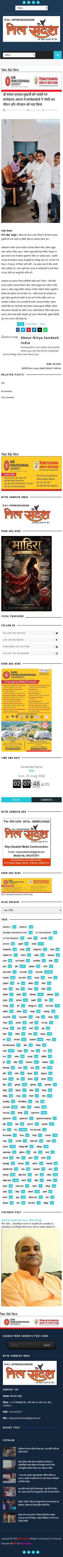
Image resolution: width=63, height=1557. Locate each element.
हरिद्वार (17, 1191)
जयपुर (38, 1017)
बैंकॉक (31, 1090)
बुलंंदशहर (33, 1084)
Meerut (23, 927)
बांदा (18, 1079)
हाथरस (5, 1197)
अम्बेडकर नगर (7, 955)
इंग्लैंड (50, 961)
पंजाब (32, 1051)
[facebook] (33, 2)
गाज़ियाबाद (50, 994)
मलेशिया (23, 1107)
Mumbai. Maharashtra (15, 932)
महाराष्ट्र (37, 1107)
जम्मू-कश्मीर (23, 1017)
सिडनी (24, 1180)
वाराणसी (5, 1158)
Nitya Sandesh (23, 1538)
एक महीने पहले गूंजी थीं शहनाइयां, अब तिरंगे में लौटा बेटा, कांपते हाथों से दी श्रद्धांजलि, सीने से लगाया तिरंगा (38, 1490)
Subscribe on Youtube (16, 646)
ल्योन (35, 1152)
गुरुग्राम (18, 1000)
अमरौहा (22, 949)
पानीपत (17, 1056)
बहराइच (29, 1073)
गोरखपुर (5, 1006)
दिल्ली (31, 1028)
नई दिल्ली (32, 1039)
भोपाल (44, 1096)
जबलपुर (32, 1011)
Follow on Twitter (14, 633)
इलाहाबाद (31, 966)
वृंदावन (30, 1158)
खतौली (18, 994)
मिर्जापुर (20, 1113)
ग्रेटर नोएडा (49, 1006)
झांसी (31, 1022)
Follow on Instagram (16, 653)
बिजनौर (43, 1079)
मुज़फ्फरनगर (7, 1118)
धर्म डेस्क (17, 1039)
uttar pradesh (43, 932)
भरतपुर (18, 1096)
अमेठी (52, 949)
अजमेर (29, 938)
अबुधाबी (20, 944)
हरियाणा (30, 1191)
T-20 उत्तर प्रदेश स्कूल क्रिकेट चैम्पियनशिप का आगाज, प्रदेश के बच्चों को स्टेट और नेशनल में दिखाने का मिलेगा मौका (38, 1478)
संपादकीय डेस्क (7, 1169)
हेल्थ (47, 1197)
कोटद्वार (30, 989)
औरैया (43, 983)
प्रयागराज (29, 1062)
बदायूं (32, 1068)
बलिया (17, 1073)
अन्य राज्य (6, 944)
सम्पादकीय (36, 1169)
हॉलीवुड (46, 1203)
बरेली (44, 1068)
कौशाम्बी (5, 994)
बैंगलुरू (44, 1090)
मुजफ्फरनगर (35, 1113)
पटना (44, 1051)
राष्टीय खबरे (33, 1141)
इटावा (4, 966)
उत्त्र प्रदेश (22, 977)
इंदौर (16, 966)
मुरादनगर (30, 1124)
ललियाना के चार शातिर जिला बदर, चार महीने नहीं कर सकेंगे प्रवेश (38, 1450)
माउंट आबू (6, 1113)
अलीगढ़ (36, 955)
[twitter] (28, 2)
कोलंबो (43, 989)
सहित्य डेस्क (22, 1175)
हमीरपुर (48, 1186)
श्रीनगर (34, 1163)
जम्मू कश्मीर (6, 1017)
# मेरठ (42, 324)
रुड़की (48, 1141)
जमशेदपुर (47, 1011)
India (31, 768)
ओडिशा (30, 983)
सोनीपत (49, 1180)
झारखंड (18, 1022)
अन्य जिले (44, 938)
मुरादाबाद (44, 1124)
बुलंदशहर (18, 1084)
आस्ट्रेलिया (36, 961)
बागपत (5, 1079)
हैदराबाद (5, 1203)
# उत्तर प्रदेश (31, 324)
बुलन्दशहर (48, 1084)
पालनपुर (30, 1056)
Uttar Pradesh (11, 938)
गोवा (18, 1006)
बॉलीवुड (5, 1096)
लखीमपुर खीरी (23, 1146)
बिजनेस (30, 1079)
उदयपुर (37, 977)
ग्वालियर (5, 1011)
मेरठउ (22, 1135)
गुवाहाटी (33, 1000)
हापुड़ (17, 1197)
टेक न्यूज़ (44, 1022)
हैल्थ (18, 1203)
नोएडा (4, 1051)
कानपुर (5, 989)
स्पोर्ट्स (5, 1186)
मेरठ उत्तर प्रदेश (35, 1129)
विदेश (18, 1158)
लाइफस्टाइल (6, 1152)
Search (47, 1345)
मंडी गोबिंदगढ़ (22, 1101)
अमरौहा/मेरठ (37, 949)
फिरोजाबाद (6, 1068)
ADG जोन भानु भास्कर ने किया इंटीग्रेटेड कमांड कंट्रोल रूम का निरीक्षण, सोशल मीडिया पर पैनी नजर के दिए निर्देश (38, 1517)
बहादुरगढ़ (44, 1073)
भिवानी (31, 1096)
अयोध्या (23, 955)
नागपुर (48, 1039)
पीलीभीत (43, 1056)
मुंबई (4, 1124)
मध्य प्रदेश (6, 1107)
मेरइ (4, 1129)
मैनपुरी (34, 1135)
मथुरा (37, 1101)
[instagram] (38, 2)
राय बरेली (18, 1141)
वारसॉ (47, 1152)
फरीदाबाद (45, 1062)
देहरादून (43, 1034)
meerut (7, 927)
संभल (23, 1169)
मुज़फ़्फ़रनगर (24, 1118)
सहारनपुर (6, 1175)
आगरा (5, 961)
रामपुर (5, 1141)
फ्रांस (20, 1068)
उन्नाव (50, 977)
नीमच (25, 1045)
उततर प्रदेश (7, 972)
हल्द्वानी (45, 1191)
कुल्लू (17, 989)
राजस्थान (48, 1135)
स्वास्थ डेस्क (19, 1186)
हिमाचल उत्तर (33, 1197)
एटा (18, 983)
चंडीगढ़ (19, 1011)
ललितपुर (39, 1146)
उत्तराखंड (6, 977)
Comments (46, 799)
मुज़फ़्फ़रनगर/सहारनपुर (44, 1118)
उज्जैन (45, 966)
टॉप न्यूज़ (5, 1028)
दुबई (43, 1028)
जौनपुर (5, 1022)
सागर (36, 1175)
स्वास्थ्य (34, 1186)
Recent (16, 799)
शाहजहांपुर (6, 1163)
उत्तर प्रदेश (49, 109)
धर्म (4, 1039)
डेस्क (19, 1028)
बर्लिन (4, 1073)
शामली (43, 1158)
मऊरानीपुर (6, 1101)
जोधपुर (50, 1017)
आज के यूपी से (19, 961)
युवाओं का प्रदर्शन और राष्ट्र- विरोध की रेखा (21, 1220)
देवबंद (4, 1034)
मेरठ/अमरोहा (7, 1135)
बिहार (4, 1084)
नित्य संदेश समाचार (9, 1045)
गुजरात (5, 1000)
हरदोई (5, 1191)
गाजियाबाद (33, 994)
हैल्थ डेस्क (31, 1203)
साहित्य (49, 1175)
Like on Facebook (13, 640)
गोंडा (46, 1000)
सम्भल (50, 1169)
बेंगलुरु (5, 1090)
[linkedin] (24, 2)
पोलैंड (15, 1062)
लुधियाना (22, 1152)
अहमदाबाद (51, 955)
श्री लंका (21, 1163)
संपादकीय (49, 1163)
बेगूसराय (18, 1090)
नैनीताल (38, 1045)
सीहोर (36, 1180)
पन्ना (4, 1056)
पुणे (4, 1062)
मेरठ (56, 109)
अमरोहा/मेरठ (7, 949)
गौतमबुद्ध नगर (32, 1006)
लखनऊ (5, 1146)
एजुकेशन (5, 983)
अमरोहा (34, 944)
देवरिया (17, 1034)
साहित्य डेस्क (7, 1180)
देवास (30, 1034)
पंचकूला (19, 1051)
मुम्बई (16, 1124)
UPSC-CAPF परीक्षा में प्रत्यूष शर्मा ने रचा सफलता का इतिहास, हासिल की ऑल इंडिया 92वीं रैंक (38, 1503)
